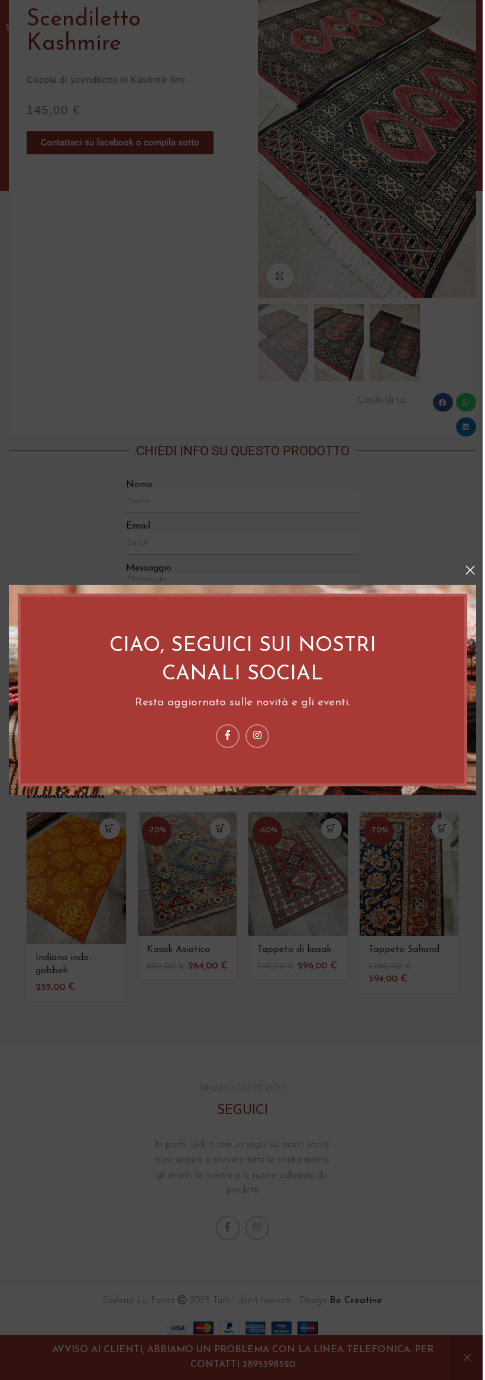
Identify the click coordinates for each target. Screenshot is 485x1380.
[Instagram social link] (257, 736)
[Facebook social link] (228, 736)
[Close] (470, 570)
